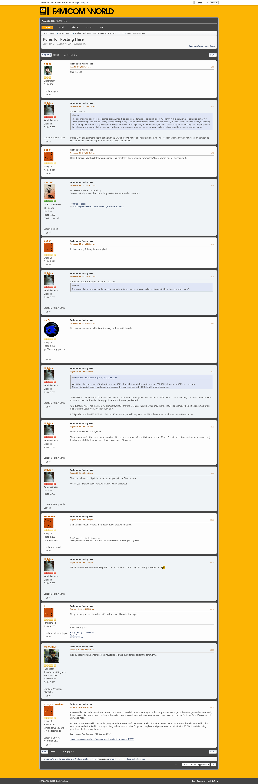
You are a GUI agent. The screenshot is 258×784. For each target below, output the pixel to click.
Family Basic (75, 635)
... (65, 54)
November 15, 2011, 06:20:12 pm (83, 244)
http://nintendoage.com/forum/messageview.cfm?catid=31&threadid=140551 (102, 739)
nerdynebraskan (54, 704)
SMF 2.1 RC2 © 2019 (47, 781)
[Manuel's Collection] (45, 225)
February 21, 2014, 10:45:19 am (82, 650)
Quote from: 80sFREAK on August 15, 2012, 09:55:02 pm (95, 377)
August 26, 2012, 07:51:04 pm (81, 473)
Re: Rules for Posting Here (81, 64)
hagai (47, 63)
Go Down (46, 55)
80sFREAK (49, 516)
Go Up (44, 752)
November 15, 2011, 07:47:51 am (83, 106)
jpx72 (47, 320)
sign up (85, 2)
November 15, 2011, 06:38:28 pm (83, 276)
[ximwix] (45, 134)
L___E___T (119, 33)
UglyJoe (48, 103)
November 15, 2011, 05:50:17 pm (83, 185)
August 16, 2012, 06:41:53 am (81, 426)
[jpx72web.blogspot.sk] (45, 356)
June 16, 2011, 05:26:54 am (80, 67)
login (77, 2)
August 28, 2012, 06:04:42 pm (81, 519)
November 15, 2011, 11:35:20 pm (83, 323)
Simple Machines (62, 781)
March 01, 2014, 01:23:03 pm (81, 707)
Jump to (178, 764)
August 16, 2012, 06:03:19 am (81, 371)
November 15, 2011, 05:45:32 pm (83, 153)
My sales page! (79, 204)
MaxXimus (50, 646)
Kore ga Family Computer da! (82, 632)
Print (212, 55)
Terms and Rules (203, 781)
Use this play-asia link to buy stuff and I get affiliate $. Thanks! (98, 206)
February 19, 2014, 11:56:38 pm (82, 609)
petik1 (47, 149)
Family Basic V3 (76, 637)
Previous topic (196, 46)
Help (193, 781)
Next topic (210, 46)
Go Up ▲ (215, 781)
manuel (111, 33)
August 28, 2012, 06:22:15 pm (81, 562)
